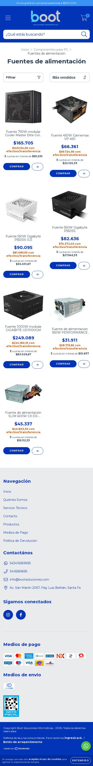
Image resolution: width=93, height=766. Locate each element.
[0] (84, 19)
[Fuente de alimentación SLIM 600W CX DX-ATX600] (37, 451)
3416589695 (18, 571)
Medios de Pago (15, 532)
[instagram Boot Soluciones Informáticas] (8, 615)
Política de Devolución (20, 541)
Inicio (25, 50)
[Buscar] (84, 34)
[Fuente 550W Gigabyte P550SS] (84, 265)
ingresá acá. (73, 737)
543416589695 (20, 563)
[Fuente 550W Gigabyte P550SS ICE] (37, 274)
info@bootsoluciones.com (29, 579)
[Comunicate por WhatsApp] (86, 746)
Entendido (80, 760)
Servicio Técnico (15, 508)
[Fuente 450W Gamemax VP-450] (84, 173)
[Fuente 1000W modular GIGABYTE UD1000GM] (37, 365)
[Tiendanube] (16, 749)
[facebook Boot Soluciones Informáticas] (21, 615)
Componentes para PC (51, 50)
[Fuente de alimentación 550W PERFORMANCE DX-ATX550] (84, 364)
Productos (11, 524)
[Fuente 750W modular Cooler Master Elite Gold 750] (37, 167)
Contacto (10, 516)
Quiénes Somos (15, 500)
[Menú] (8, 18)
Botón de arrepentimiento (22, 742)
